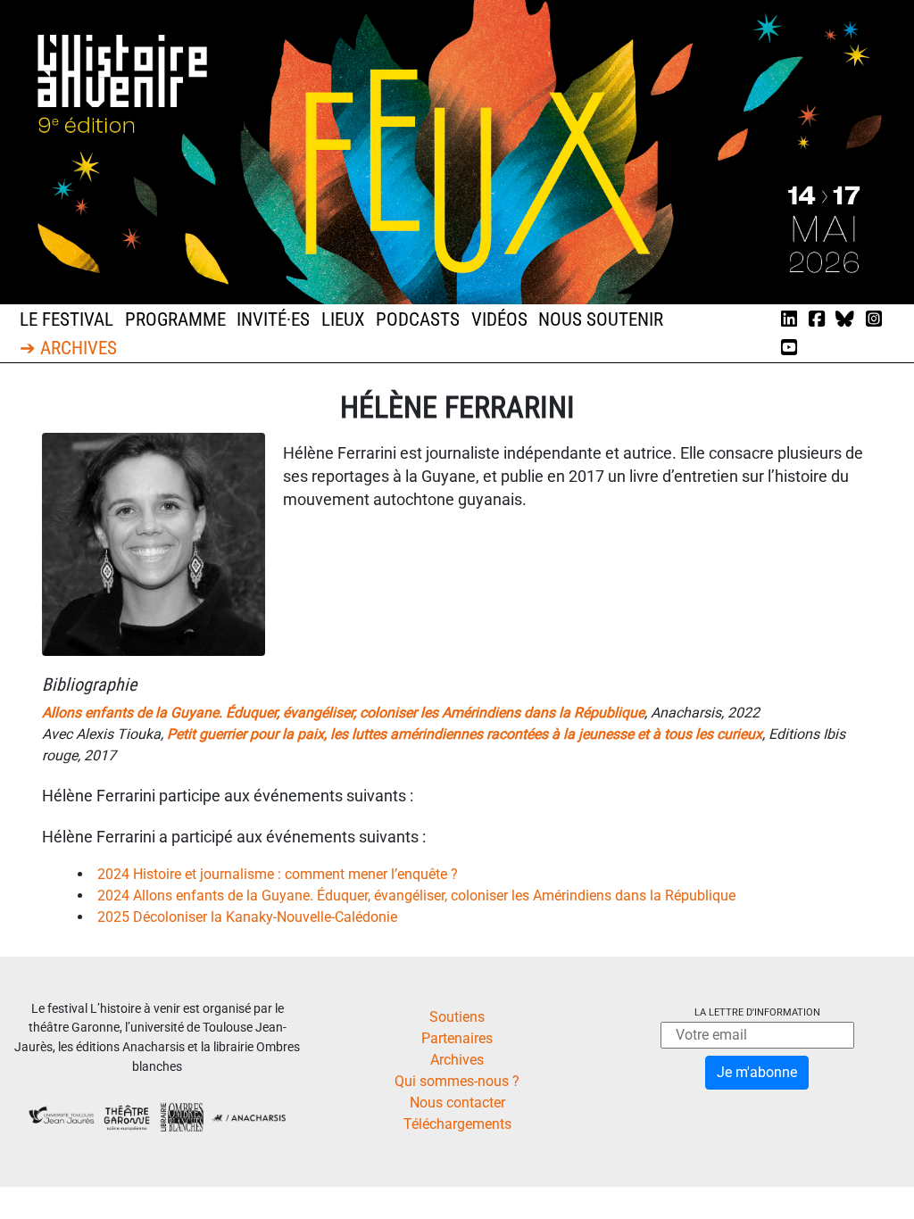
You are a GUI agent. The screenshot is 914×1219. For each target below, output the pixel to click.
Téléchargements (457, 1123)
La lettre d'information (757, 1012)
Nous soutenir (600, 319)
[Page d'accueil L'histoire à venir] (457, 151)
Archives (457, 1059)
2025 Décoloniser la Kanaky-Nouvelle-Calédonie (247, 916)
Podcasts (418, 319)
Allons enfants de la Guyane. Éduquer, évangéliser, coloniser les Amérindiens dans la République (343, 712)
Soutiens (457, 1016)
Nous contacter (457, 1102)
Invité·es (273, 319)
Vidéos (499, 319)
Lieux (343, 319)
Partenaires (457, 1038)
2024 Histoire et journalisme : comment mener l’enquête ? (277, 874)
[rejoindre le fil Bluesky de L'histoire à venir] (844, 319)
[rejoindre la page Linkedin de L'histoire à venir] (789, 319)
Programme (175, 319)
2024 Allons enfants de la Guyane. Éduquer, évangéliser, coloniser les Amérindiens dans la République (416, 895)
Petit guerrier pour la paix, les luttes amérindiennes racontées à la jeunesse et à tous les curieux (464, 734)
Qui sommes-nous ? (457, 1081)
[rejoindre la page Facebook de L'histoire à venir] (817, 319)
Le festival (66, 319)
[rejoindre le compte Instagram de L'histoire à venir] (874, 319)
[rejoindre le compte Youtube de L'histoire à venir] (789, 348)
